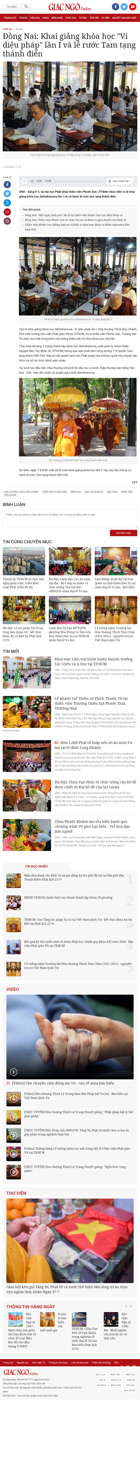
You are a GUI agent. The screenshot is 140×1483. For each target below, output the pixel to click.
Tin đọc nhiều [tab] (36, 866)
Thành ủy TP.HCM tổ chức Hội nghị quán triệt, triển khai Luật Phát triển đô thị (23, 583)
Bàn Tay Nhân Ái (94, 491)
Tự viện (105, 18)
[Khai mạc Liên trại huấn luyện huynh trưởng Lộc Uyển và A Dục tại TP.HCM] (27, 672)
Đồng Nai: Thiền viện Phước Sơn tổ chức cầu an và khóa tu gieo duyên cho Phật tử (75, 220)
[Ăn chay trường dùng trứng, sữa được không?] (47, 1362)
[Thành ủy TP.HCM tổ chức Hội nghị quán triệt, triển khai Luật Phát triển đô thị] (24, 561)
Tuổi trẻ (94, 18)
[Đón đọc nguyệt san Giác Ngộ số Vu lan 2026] (79, 1362)
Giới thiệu (130, 1425)
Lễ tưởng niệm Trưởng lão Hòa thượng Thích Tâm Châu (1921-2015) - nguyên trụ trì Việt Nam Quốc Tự (115, 634)
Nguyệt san (22, 1403)
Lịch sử (8, 26)
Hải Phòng (101, 1425)
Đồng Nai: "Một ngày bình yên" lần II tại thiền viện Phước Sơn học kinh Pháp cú (74, 215)
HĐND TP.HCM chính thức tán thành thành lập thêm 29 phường (68, 897)
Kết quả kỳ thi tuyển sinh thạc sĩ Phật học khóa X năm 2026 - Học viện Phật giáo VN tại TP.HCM (21, 1373)
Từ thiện (19, 26)
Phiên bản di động (101, 1403)
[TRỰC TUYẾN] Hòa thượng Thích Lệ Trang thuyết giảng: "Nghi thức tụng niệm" (75, 1169)
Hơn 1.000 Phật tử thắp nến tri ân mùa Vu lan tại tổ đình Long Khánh (93, 745)
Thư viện (16, 1193)
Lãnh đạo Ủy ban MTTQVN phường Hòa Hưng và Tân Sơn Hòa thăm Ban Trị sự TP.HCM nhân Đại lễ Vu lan (70, 634)
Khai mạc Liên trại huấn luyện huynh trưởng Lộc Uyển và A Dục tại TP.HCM (94, 661)
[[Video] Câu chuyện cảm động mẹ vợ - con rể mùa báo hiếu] (70, 1037)
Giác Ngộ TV (38, 1403)
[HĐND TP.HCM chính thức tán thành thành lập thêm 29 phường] (13, 902)
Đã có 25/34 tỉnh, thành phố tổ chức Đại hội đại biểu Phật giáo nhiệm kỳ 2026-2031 (68, 1332)
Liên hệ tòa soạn (79, 1403)
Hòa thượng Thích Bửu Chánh (21, 491)
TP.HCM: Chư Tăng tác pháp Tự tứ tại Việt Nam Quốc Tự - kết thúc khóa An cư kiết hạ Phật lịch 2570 (78, 922)
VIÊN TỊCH (130, 1415)
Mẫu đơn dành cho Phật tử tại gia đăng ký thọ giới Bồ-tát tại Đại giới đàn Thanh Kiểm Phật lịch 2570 (74, 877)
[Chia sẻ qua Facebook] (7, 184)
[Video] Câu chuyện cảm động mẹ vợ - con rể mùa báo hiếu (62, 1083)
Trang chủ (10, 18)
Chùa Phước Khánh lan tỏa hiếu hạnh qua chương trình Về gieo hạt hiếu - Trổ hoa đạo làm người (92, 826)
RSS (116, 1403)
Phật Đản (131, 1420)
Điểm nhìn (57, 18)
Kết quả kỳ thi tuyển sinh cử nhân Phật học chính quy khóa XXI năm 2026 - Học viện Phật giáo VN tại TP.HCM (79, 944)
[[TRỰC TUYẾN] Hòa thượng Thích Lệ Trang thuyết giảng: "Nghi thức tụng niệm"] (13, 1172)
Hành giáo (127, 491)
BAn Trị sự (100, 1415)
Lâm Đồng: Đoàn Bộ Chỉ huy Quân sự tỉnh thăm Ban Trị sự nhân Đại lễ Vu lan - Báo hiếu (115, 583)
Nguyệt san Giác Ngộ (124, 18)
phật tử (102, 1420)
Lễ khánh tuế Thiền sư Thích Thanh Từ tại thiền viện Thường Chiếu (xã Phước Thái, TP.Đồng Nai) (91, 703)
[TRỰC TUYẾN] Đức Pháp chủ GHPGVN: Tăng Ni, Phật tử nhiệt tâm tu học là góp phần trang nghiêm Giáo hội (76, 1132)
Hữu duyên (10, 495)
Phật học (70, 18)
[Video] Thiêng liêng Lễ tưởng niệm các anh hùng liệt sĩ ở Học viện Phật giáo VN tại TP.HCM (77, 1151)
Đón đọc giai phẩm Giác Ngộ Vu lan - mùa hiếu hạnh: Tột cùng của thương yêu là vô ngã (117, 1371)
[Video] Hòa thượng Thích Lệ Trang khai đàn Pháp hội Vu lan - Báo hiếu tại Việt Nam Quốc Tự (76, 1096)
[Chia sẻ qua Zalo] (7, 202)
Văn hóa (35, 18)
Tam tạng (111, 491)
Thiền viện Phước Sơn (54, 491)
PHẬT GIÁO (115, 1415)
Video (45, 18)
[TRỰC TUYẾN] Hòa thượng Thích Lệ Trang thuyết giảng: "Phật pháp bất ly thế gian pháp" (78, 1114)
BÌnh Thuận (116, 1425)
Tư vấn (83, 18)
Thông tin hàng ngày (30, 1350)
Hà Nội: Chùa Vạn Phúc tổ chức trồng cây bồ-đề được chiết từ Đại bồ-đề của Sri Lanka (95, 784)
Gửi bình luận (123, 533)
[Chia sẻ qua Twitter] (7, 193)
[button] (127, 1371)
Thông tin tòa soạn (58, 1403)
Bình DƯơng (129, 1431)
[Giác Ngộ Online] (43, 1412)
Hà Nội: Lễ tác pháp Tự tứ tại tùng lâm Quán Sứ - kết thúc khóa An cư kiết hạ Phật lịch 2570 (23, 634)
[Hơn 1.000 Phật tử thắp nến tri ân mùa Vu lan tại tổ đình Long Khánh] (27, 756)
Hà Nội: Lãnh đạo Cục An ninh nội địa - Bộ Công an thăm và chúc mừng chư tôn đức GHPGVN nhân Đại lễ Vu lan (69, 585)
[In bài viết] (7, 221)
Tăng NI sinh (116, 1420)
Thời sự (23, 18)
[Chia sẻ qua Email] (7, 212)
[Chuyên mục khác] (133, 26)
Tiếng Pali (75, 491)
